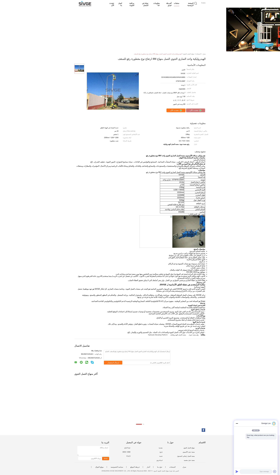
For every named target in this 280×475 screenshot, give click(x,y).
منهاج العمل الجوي (189, 448)
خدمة (161, 456)
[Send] (237, 471)
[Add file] (274, 471)
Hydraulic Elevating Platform (158, 335)
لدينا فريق (160, 460)
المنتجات (172, 467)
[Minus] (237, 423)
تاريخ (161, 452)
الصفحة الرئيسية (190, 4)
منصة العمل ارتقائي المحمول (186, 456)
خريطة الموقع (135, 467)
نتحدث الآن (111, 4)
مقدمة (161, 448)
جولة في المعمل (145, 4)
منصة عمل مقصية (189, 460)
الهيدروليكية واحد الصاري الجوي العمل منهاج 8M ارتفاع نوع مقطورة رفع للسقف (158, 54)
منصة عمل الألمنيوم (189, 452)
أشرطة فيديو (169, 4)
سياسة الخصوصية (117, 467)
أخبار (148, 467)
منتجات (176, 3)
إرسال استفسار (113, 363)
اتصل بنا (120, 4)
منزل (184, 467)
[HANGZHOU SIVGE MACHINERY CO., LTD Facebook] (203, 430)
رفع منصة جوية (194, 335)
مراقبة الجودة (131, 4)
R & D (128, 456)
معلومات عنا (156, 4)
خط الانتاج (127, 448)
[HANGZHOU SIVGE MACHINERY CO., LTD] (85, 4)
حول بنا (159, 467)
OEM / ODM (126, 452)
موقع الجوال (99, 467)
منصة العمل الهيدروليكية (178, 335)
